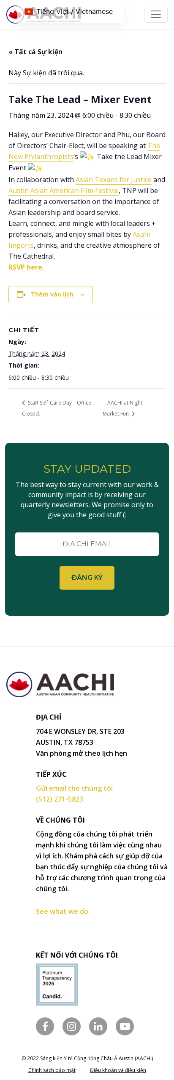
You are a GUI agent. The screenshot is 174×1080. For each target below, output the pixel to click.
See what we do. (63, 911)
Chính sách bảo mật (52, 1070)
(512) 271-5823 (59, 799)
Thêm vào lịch (52, 294)
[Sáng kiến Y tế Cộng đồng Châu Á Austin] (60, 691)
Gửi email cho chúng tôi (74, 788)
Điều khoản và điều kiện (118, 1070)
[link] (114, 180)
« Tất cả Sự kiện (35, 51)
